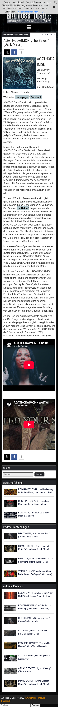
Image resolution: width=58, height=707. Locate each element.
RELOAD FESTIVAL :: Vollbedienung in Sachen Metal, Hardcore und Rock (35, 491)
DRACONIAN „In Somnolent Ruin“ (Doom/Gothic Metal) (34, 535)
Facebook (36, 97)
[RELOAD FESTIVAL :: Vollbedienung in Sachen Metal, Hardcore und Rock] (10, 492)
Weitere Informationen (28, 12)
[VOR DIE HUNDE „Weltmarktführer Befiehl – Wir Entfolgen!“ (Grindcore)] (10, 574)
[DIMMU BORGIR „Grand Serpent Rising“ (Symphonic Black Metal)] (10, 549)
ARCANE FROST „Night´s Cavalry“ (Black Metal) (34, 670)
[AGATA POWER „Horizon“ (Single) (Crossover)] (10, 658)
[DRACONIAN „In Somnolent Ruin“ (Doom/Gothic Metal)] (10, 536)
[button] (55, 3)
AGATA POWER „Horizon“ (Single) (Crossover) (34, 657)
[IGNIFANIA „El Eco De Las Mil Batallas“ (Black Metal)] (10, 633)
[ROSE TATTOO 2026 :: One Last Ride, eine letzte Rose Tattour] (10, 503)
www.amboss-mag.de (35, 698)
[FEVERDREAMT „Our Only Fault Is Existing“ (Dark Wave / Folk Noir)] (10, 608)
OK (43, 12)
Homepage (22, 97)
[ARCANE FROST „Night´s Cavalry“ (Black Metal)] (10, 671)
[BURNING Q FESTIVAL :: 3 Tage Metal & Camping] (10, 515)
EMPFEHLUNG (10, 34)
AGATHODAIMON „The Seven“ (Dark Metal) (26, 42)
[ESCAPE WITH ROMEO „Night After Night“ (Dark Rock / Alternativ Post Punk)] (10, 596)
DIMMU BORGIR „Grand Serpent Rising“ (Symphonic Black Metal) (33, 548)
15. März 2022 (48, 34)
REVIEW (23, 34)
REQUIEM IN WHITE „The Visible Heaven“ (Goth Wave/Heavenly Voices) (34, 645)
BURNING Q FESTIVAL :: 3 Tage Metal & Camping (33, 514)
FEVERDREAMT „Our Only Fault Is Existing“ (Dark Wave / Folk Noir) (35, 607)
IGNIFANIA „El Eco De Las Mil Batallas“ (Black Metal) (32, 632)
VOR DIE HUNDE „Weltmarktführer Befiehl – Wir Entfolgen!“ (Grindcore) (35, 573)
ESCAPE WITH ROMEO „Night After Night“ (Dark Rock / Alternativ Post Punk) (35, 595)
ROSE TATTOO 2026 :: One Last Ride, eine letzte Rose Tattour (33, 502)
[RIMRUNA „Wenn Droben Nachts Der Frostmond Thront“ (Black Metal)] (10, 561)
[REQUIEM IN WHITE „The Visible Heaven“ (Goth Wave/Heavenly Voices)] (10, 646)
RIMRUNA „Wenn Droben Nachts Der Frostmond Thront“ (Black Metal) (35, 560)
